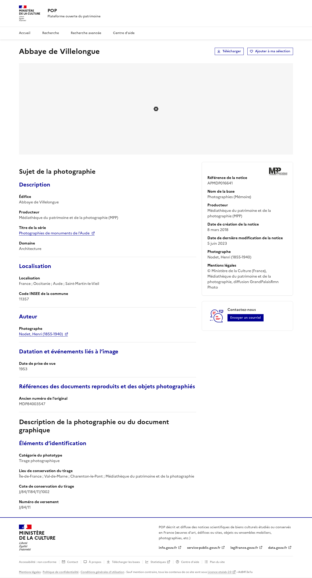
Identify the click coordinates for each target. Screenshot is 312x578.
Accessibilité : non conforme (37, 562)
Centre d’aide (190, 562)
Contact (72, 562)
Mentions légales (30, 572)
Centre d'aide (124, 33)
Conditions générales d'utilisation (102, 572)
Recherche (50, 33)
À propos (95, 562)
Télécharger (231, 51)
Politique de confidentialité (61, 572)
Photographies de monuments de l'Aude (54, 233)
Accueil (24, 33)
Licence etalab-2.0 (219, 572)
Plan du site (217, 562)
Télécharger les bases (126, 562)
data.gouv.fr (277, 547)
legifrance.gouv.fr (244, 547)
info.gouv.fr (168, 547)
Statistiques (158, 562)
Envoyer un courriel (245, 317)
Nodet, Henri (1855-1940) (41, 334)
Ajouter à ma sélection (272, 51)
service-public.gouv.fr (203, 547)
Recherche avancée (86, 33)
